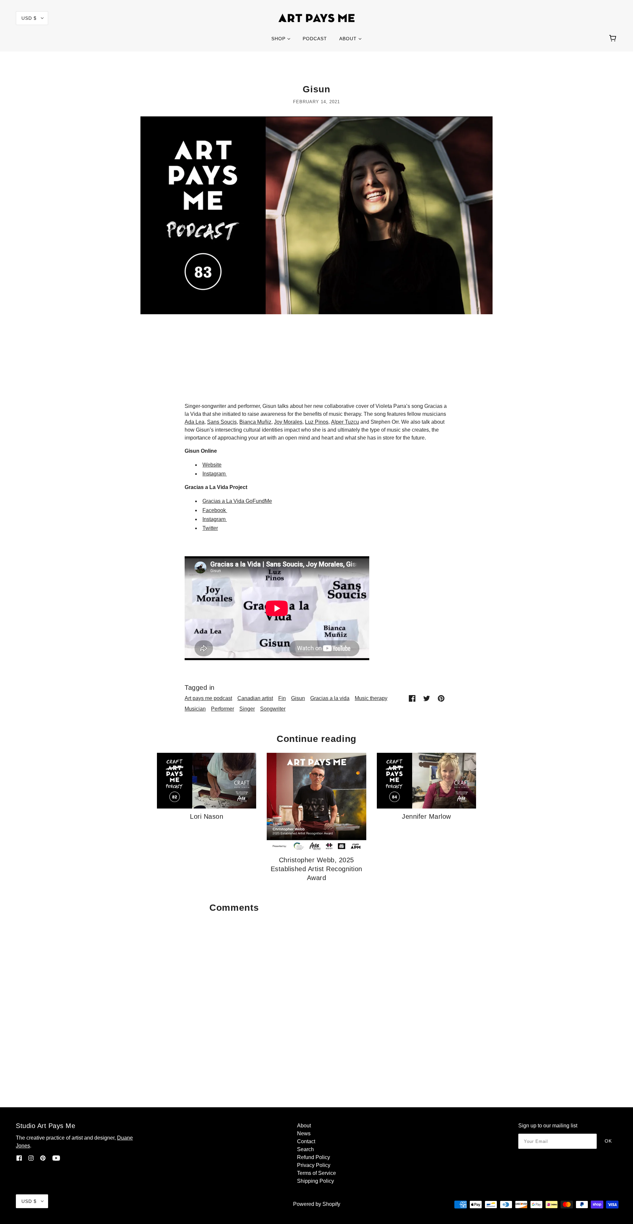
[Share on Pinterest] (441, 698)
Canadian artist (255, 698)
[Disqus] (316, 998)
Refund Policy (313, 1157)
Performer (222, 709)
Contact (306, 1141)
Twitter (210, 528)
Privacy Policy (313, 1165)
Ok (608, 1141)
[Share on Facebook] (412, 698)
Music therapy (371, 698)
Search (305, 1149)
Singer (247, 709)
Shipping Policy (315, 1181)
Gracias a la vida (329, 698)
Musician (195, 709)
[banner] (316, 17)
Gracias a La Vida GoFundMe (237, 501)
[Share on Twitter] (426, 698)
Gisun (298, 698)
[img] (19, 1157)
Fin (282, 698)
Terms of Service (316, 1173)
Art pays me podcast (208, 698)
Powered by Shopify (316, 1204)
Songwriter (273, 709)
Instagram (214, 473)
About (304, 1125)
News (304, 1133)
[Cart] (613, 38)
